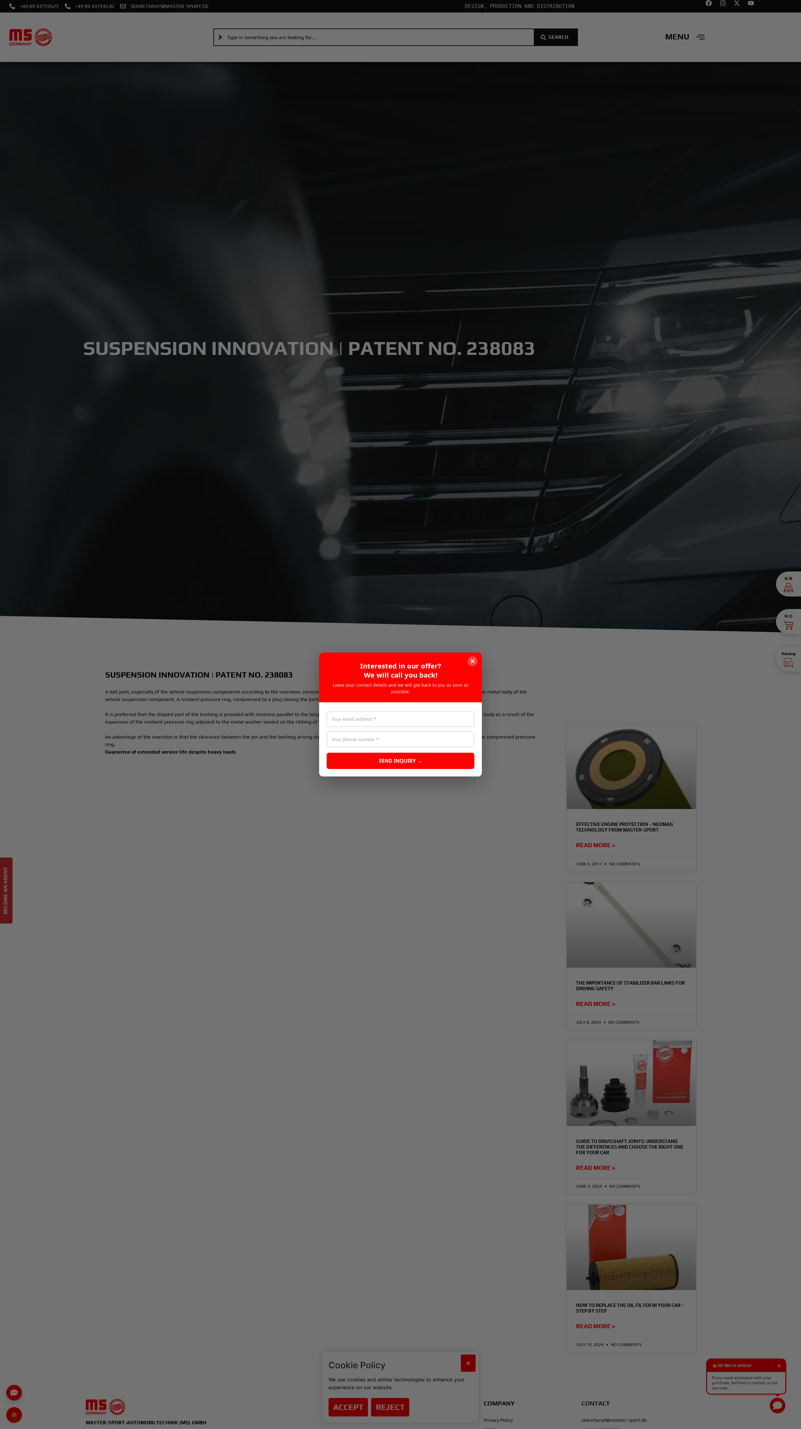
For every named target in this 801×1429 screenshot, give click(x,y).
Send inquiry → (400, 760)
